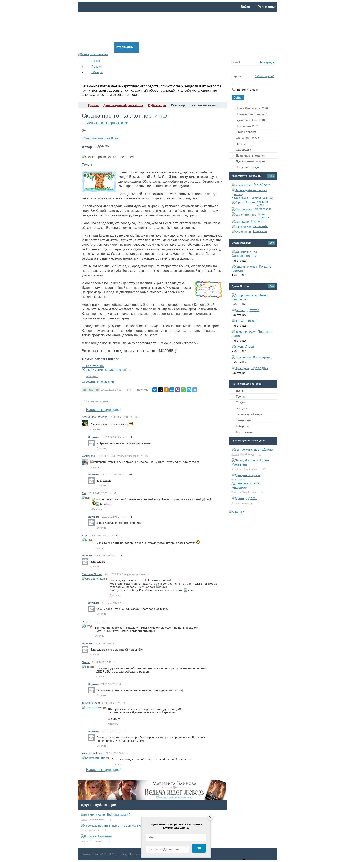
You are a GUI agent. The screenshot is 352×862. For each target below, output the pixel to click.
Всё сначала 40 (118, 814)
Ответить (95, 429)
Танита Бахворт (91, 703)
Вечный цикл (262, 184)
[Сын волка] (240, 222)
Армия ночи (260, 231)
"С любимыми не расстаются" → (106, 369)
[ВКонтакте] (154, 389)
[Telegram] (194, 389)
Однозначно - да (244, 255)
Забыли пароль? (264, 76)
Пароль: (237, 76)
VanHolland (88, 456)
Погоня (251, 321)
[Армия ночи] (241, 232)
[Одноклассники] (166, 389)
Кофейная (237, 469)
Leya (83, 830)
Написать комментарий (103, 409)
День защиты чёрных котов (107, 123)
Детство (253, 310)
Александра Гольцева (94, 417)
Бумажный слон (90, 854)
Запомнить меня (247, 89)
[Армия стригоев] (244, 214)
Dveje (85, 621)
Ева (84, 493)
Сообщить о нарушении (98, 381)
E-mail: (236, 62)
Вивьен (84, 841)
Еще (271, 176)
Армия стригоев (263, 215)
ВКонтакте (135, 854)
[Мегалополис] (242, 209)
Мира (85, 535)
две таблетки (263, 449)
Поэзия (96, 66)
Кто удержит (262, 357)
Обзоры (97, 72)
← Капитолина (93, 366)
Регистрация (267, 62)
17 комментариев (96, 401)
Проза (95, 60)
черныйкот (92, 376)
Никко (84, 819)
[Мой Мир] (171, 389)
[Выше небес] (241, 227)
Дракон (251, 498)
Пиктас (86, 662)
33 (264, 469)
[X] (160, 389)
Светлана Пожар (92, 574)
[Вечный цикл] (242, 185)
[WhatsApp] (183, 389)
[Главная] (81, 105)
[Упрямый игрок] (243, 202)
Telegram (121, 854)
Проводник (259, 368)
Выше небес (260, 226)
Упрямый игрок (262, 203)
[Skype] (189, 389)
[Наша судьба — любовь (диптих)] (252, 192)
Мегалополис (263, 208)
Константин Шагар (92, 753)
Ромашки (105, 836)
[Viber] (177, 389)
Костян (235, 454)
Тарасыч (236, 492)
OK (198, 848)
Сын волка (257, 221)
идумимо (142, 389)
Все (272, 242)
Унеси (249, 346)
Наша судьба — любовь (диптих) (252, 197)
